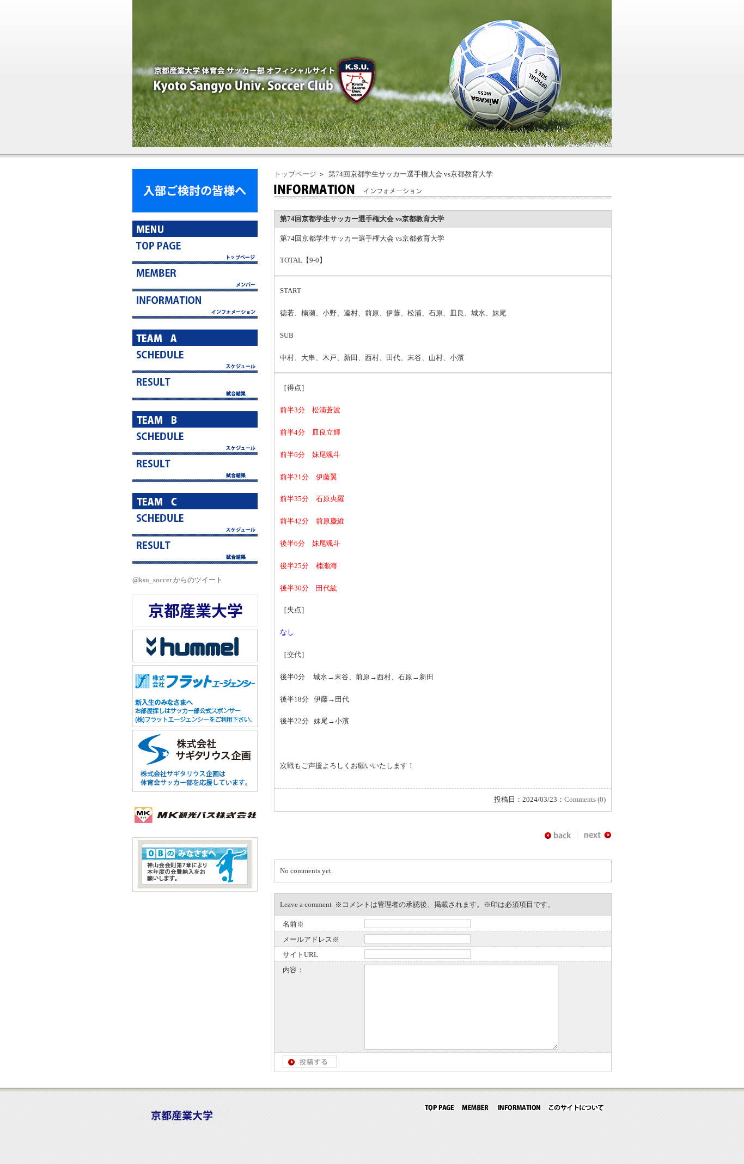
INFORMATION (518, 1107)
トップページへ (195, 250)
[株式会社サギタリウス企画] (195, 789)
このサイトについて (575, 1107)
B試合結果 (195, 468)
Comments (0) (585, 799)
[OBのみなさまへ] (195, 889)
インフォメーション (195, 305)
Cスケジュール (195, 523)
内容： (293, 970)
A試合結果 (195, 386)
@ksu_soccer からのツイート (177, 580)
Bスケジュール (195, 441)
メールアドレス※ (311, 939)
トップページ (295, 174)
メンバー (195, 277)
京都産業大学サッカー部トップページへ (439, 1107)
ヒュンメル (195, 646)
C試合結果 (195, 550)
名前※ (293, 924)
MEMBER (475, 1107)
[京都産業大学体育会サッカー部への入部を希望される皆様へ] (195, 210)
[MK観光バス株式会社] (195, 829)
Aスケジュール (195, 359)
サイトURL (300, 954)
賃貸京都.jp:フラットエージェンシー (195, 696)
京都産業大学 (195, 610)
